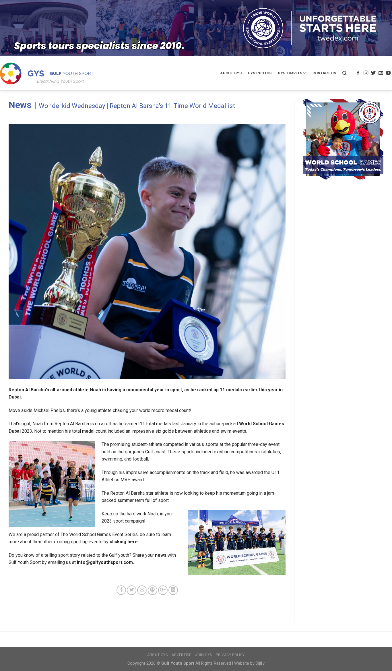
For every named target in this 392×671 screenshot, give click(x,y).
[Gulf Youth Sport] (46, 73)
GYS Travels (290, 73)
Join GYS (203, 655)
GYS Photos (260, 73)
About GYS (230, 73)
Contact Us (324, 73)
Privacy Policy (230, 655)
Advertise (181, 655)
